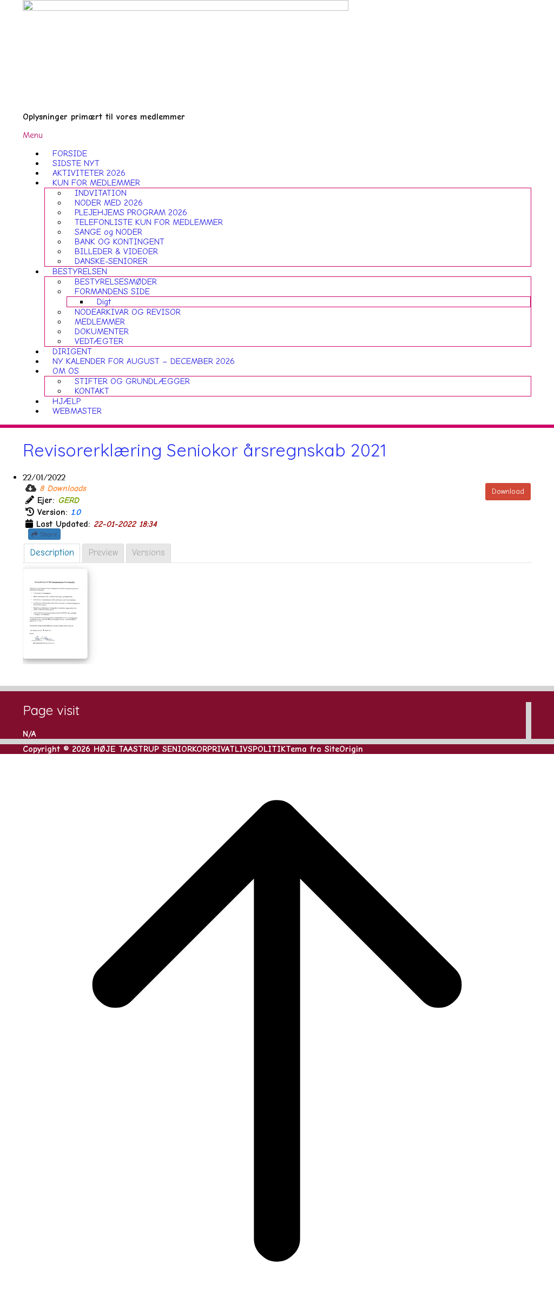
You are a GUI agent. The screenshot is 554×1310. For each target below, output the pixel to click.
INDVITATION (101, 193)
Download (508, 491)
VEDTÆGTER (99, 341)
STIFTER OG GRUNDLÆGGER (132, 381)
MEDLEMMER (100, 322)
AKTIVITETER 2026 (89, 173)
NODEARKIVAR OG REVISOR (128, 312)
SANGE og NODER (108, 232)
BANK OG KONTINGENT (119, 242)
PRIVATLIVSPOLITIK (246, 749)
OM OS (65, 371)
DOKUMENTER (102, 331)
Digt (104, 302)
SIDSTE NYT (76, 163)
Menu (33, 135)
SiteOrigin (344, 749)
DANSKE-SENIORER (111, 261)
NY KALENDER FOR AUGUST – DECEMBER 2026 (143, 361)
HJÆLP (66, 401)
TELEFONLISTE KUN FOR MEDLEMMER (149, 222)
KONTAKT (92, 391)
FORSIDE (69, 153)
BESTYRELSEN (79, 271)
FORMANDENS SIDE (112, 291)
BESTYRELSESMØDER (116, 282)
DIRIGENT (72, 351)
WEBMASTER (77, 411)
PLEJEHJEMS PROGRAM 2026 (131, 212)
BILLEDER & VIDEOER (116, 251)
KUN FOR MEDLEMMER (96, 183)
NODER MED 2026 (109, 203)
